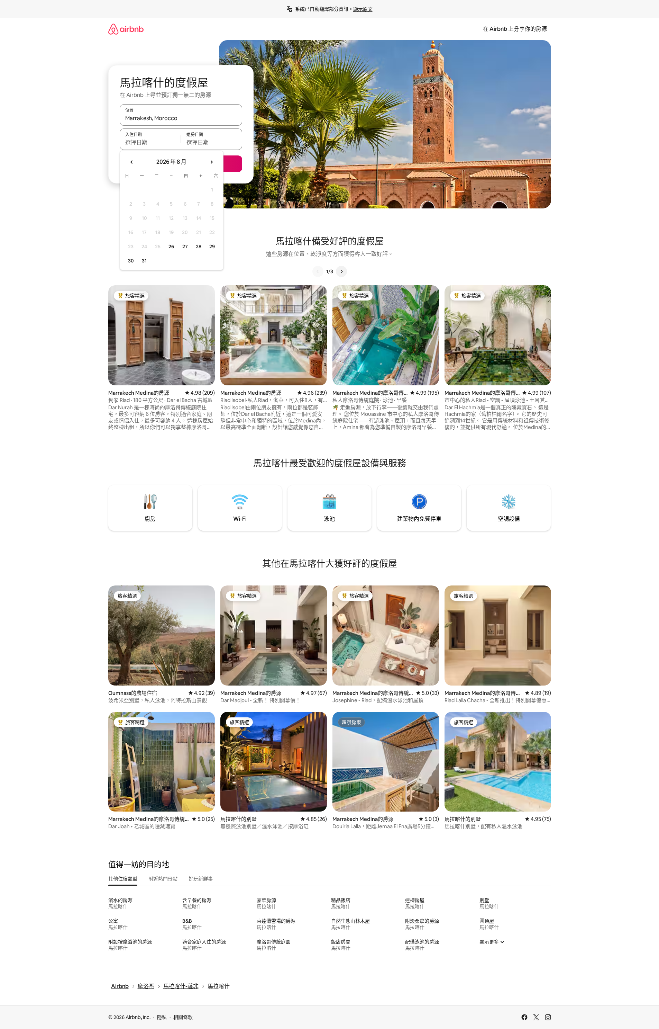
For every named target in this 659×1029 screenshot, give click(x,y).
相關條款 (183, 1017)
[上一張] (317, 271)
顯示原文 (363, 9)
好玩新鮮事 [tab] (201, 879)
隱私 (162, 1017)
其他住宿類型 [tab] (122, 879)
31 (144, 261)
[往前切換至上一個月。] (132, 162)
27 (185, 246)
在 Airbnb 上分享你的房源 (515, 29)
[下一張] (341, 271)
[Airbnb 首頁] (126, 29)
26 (171, 246)
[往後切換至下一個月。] (211, 162)
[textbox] (150, 142)
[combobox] (181, 118)
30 (131, 261)
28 (198, 246)
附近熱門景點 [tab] (162, 879)
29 (212, 246)
